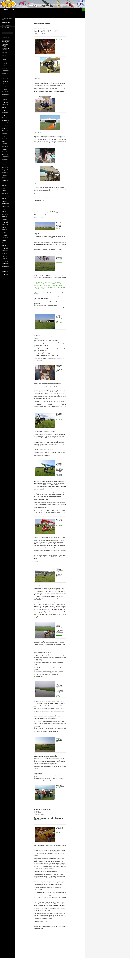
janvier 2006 (4, 247)
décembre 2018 (5, 110)
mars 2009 (4, 212)
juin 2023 (3, 68)
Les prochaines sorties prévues (7, 53)
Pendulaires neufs (72, 12)
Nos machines (27, 12)
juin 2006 (3, 242)
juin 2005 (3, 253)
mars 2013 (4, 178)
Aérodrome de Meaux (6, 25)
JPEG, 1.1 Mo (59, 635)
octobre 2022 (4, 73)
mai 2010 (3, 204)
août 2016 (4, 135)
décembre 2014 (5, 156)
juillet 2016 (4, 136)
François (39, 811)
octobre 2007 (4, 225)
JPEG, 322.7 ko (59, 148)
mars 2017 (4, 128)
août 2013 (4, 175)
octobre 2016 (4, 133)
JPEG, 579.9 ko (38, 477)
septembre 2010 (5, 203)
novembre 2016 (5, 131)
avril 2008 (4, 217)
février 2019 (4, 109)
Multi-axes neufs (62, 12)
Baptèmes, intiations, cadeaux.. (8, 12)
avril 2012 (4, 190)
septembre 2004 (5, 266)
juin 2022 (3, 76)
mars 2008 (4, 219)
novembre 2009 (5, 206)
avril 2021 (4, 88)
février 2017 (4, 130)
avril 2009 (4, 211)
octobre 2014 (4, 159)
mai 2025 (3, 65)
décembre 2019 (5, 102)
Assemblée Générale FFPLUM (40, 28)
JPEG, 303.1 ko (59, 39)
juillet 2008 (4, 216)
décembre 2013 (5, 170)
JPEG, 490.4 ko (59, 371)
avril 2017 (4, 126)
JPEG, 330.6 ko (59, 228)
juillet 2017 (4, 122)
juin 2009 (3, 208)
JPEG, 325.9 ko (38, 75)
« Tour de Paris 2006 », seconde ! (46, 213)
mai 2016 (3, 139)
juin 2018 (3, 117)
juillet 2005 (4, 251)
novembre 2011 (5, 195)
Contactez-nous (5, 27)
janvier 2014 (4, 169)
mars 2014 (4, 165)
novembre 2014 (5, 157)
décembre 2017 (5, 118)
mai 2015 (3, 152)
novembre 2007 (5, 224)
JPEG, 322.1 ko (38, 183)
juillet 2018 (4, 115)
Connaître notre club (36, 12)
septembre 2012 (5, 183)
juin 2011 (3, 200)
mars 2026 (4, 63)
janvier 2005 (4, 261)
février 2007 (4, 237)
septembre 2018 (5, 114)
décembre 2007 (5, 222)
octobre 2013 (4, 172)
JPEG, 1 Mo (58, 696)
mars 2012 (4, 191)
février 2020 (4, 101)
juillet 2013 (4, 177)
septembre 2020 (5, 94)
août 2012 (4, 185)
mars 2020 (4, 99)
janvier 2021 (4, 91)
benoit (43, 33)
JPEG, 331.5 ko (59, 96)
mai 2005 (3, 255)
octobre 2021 (4, 83)
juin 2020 (3, 97)
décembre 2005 (5, 248)
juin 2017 (3, 123)
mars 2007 (4, 235)
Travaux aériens (47, 12)
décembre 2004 (5, 263)
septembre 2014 (5, 161)
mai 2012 (3, 188)
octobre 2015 (4, 148)
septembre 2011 (5, 196)
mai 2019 (3, 105)
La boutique (55, 12)
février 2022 (4, 78)
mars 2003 (4, 273)
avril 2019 (4, 107)
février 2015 (4, 154)
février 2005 (4, 260)
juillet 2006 (4, 240)
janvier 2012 (4, 193)
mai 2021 (3, 86)
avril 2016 (4, 141)
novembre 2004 (5, 264)
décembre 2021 (5, 79)
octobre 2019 (4, 104)
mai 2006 (3, 243)
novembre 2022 (5, 71)
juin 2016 (3, 138)
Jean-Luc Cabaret (5, 51)
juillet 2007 (4, 229)
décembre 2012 (5, 180)
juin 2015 (3, 151)
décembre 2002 (5, 274)
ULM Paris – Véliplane (8, 9)
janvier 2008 (4, 221)
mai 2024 (3, 66)
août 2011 (4, 198)
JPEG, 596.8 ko (59, 525)
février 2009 (4, 214)
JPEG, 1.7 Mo (59, 262)
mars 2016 (4, 143)
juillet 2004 (4, 269)
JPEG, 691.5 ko (59, 419)
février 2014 (4, 167)
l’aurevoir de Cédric (46, 31)
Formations (19, 12)
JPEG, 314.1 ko (59, 832)
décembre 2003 (5, 271)
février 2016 (4, 144)
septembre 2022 (5, 75)
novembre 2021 (5, 81)
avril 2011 (4, 201)
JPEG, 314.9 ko (59, 787)
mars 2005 (4, 258)
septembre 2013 (5, 174)
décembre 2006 (5, 238)
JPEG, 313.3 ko (38, 132)
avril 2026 (4, 62)
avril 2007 (4, 234)
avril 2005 (4, 256)
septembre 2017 (5, 120)
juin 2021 (3, 84)
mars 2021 (4, 89)
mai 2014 (3, 164)
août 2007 (4, 227)
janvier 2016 (4, 146)
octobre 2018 (4, 112)
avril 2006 (4, 245)
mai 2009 (3, 209)
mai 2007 (3, 232)
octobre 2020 (4, 92)
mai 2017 (3, 125)
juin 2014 (3, 162)
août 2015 (4, 149)
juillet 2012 (4, 187)
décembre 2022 (5, 70)
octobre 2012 (4, 182)
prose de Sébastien (5, 48)
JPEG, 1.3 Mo (59, 322)
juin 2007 (3, 230)
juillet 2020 (4, 96)
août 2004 (4, 268)
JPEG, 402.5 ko (59, 577)
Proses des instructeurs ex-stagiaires (42, 809)
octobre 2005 (4, 250)
